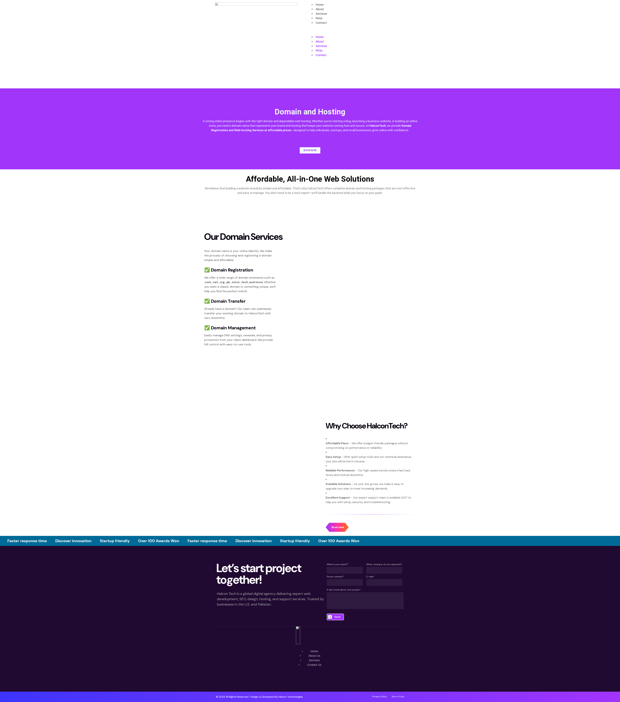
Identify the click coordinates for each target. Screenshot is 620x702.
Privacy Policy (379, 696)
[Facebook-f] (310, 682)
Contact (321, 22)
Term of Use (397, 696)
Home (320, 4)
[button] (364, 32)
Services (321, 13)
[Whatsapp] (300, 682)
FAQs (319, 18)
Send (337, 616)
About (320, 9)
